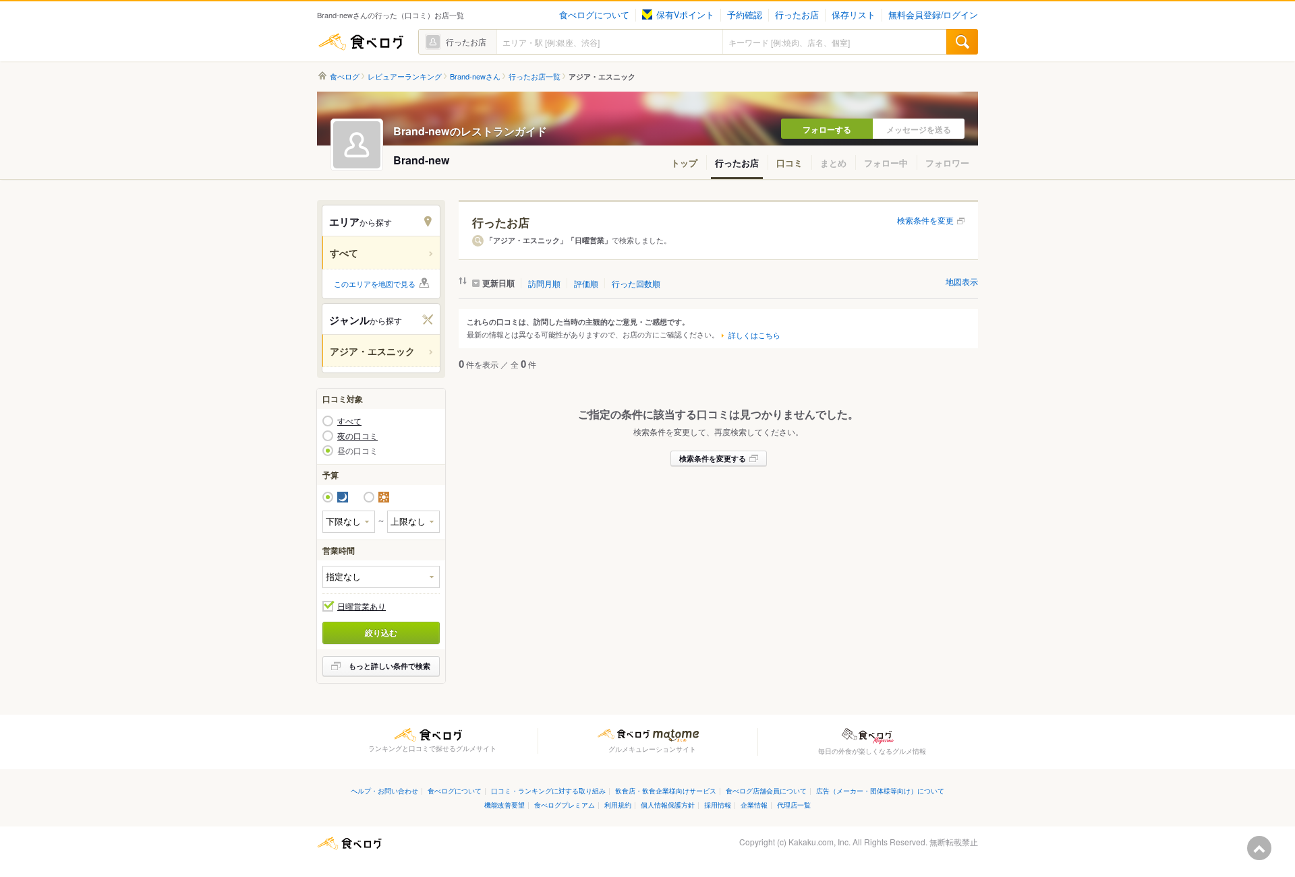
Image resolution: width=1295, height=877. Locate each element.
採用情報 (717, 805)
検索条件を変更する (712, 458)
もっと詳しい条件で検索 (389, 666)
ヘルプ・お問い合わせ (384, 790)
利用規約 (617, 805)
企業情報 (754, 805)
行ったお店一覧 (534, 76)
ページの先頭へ (1259, 848)
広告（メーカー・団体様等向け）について (880, 790)
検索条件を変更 (925, 220)
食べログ (361, 42)
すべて (349, 421)
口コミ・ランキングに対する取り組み (548, 790)
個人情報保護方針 (668, 805)
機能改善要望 (504, 805)
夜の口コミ (357, 435)
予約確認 (744, 15)
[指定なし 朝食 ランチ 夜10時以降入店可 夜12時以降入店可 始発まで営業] (381, 577)
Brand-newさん (475, 76)
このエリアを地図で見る (374, 283)
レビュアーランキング (405, 76)
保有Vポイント (685, 15)
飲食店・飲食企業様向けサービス (665, 790)
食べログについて (594, 15)
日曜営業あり (361, 606)
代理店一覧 (794, 805)
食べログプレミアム (564, 805)
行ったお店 (797, 15)
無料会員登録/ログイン (933, 15)
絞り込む (381, 632)
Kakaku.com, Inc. (819, 841)
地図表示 (962, 281)
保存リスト (853, 15)
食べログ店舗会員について (766, 790)
